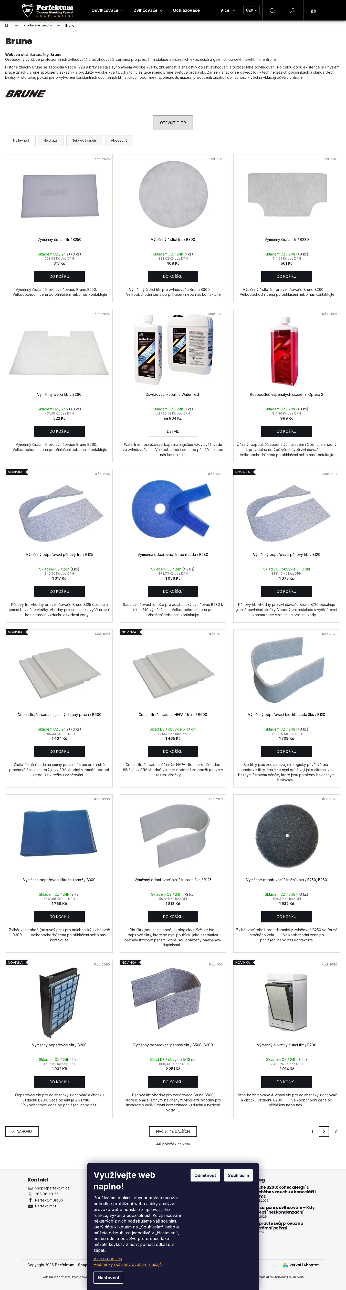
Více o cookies (107, 1258)
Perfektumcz (46, 1206)
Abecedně (119, 140)
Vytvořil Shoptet (304, 1265)
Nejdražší (51, 140)
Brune (55, 54)
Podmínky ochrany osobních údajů (127, 1264)
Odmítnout (205, 1175)
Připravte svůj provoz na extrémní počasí (278, 1225)
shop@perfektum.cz (52, 1188)
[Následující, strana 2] (324, 1131)
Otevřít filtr (173, 123)
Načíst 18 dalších (173, 1131)
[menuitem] (107, 10)
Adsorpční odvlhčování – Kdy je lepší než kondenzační (284, 1209)
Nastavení (108, 1277)
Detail (173, 431)
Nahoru (24, 1131)
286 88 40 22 (46, 1194)
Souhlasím (238, 1175)
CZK (250, 10)
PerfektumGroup (49, 1200)
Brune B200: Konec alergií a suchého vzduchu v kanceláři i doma (285, 1192)
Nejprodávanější (85, 140)
